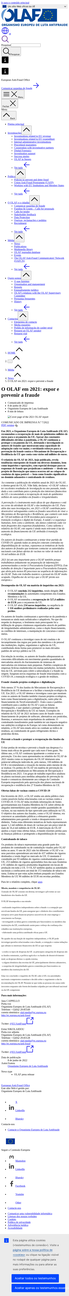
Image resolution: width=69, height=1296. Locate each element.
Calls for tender (22, 211)
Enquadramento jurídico (26, 290)
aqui (40, 881)
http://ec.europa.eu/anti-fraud (15, 1015)
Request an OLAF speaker (27, 330)
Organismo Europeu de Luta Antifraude (28, 1066)
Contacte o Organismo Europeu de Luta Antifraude (34, 1129)
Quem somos (14, 278)
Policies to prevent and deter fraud (31, 179)
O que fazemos (21, 281)
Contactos (13, 318)
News (17, 243)
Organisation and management (29, 284)
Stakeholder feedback (25, 214)
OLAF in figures (22, 159)
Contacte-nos (14, 1208)
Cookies (12, 1219)
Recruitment (20, 223)
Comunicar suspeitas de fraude (29, 205)
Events (17, 255)
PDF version (7, 425)
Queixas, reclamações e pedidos (30, 220)
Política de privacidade (19, 1222)
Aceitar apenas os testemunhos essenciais (40, 1288)
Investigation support (24, 153)
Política (11, 176)
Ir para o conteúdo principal (15, 2)
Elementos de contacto (25, 322)
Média (11, 240)
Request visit (20, 333)
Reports (18, 287)
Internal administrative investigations (32, 142)
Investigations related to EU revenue (32, 136)
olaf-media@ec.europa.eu (33, 1012)
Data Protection (22, 217)
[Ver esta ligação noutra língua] (16, 425)
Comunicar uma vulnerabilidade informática (30, 1213)
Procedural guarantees (25, 144)
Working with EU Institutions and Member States (39, 185)
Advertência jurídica (18, 1225)
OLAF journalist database (27, 252)
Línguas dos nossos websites (22, 1216)
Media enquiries (22, 324)
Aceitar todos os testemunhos (35, 1278)
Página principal (16, 124)
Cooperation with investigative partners (34, 147)
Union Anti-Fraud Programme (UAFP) (34, 182)
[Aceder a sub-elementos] (26, 130)
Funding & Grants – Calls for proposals (34, 208)
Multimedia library (23, 249)
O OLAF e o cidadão (18, 202)
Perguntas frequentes (24, 298)
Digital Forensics (22, 150)
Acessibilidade (15, 1228)
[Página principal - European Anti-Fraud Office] (34, 25)
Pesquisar (6, 45)
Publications (20, 246)
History (18, 301)
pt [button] (10, 33)
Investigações (14, 133)
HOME (11, 352)
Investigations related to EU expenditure (34, 139)
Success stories (21, 156)
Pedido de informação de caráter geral (33, 327)
